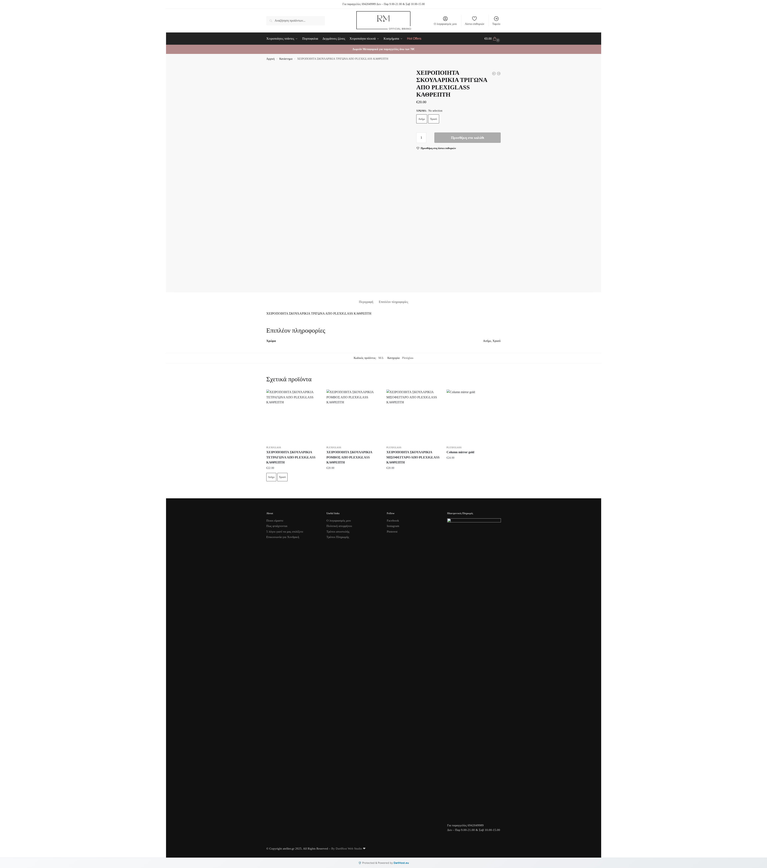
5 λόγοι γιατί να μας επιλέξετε (284, 531)
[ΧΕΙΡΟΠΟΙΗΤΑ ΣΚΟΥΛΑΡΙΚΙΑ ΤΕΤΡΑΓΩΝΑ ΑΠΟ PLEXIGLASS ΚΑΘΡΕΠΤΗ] (293, 417)
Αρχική (270, 58)
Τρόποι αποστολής (338, 531)
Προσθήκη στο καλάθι (467, 138)
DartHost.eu (401, 862)
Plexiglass (407, 357)
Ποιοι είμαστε (274, 520)
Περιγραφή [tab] (366, 302)
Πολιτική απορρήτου (339, 526)
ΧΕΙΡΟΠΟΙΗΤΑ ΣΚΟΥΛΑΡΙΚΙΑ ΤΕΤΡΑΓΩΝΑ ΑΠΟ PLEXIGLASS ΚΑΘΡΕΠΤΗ (290, 457)
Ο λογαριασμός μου (445, 23)
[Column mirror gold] (474, 417)
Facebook (393, 520)
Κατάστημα (285, 58)
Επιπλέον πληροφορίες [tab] (393, 302)
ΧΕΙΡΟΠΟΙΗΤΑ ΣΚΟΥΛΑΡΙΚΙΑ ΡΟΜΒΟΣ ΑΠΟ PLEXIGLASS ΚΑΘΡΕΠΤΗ (349, 457)
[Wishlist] (314, 396)
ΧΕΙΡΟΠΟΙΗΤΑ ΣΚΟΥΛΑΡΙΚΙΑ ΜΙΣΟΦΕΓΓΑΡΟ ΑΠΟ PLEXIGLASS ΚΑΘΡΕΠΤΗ (413, 457)
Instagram (393, 526)
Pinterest (392, 531)
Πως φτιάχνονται (276, 526)
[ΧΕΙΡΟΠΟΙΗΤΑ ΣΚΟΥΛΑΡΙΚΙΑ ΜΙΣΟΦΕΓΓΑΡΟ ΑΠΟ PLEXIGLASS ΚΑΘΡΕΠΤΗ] (413, 417)
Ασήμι (421, 118)
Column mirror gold (460, 452)
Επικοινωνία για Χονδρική (282, 537)
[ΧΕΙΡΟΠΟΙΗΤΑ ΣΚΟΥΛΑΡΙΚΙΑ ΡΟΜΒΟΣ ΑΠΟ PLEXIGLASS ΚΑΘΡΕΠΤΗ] (353, 417)
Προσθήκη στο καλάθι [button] (353, 476)
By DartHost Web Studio (346, 848)
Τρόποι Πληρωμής (337, 537)
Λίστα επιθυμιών (474, 23)
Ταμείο (496, 23)
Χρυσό (433, 118)
